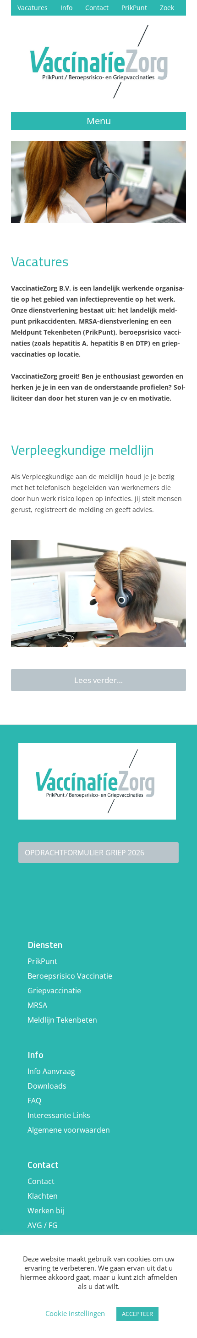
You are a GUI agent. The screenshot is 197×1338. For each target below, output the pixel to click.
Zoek (167, 7)
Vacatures (32, 7)
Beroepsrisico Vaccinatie (69, 976)
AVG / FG (42, 1225)
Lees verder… (98, 680)
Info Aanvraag (51, 1071)
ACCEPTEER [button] (137, 1314)
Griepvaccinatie (54, 991)
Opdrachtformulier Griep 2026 (84, 853)
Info (66, 7)
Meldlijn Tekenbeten (62, 1020)
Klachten (42, 1196)
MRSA (37, 1005)
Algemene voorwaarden (68, 1130)
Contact (97, 7)
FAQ (34, 1101)
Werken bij (45, 1211)
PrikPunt (134, 7)
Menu (99, 121)
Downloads (46, 1086)
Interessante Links (58, 1115)
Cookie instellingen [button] (75, 1313)
